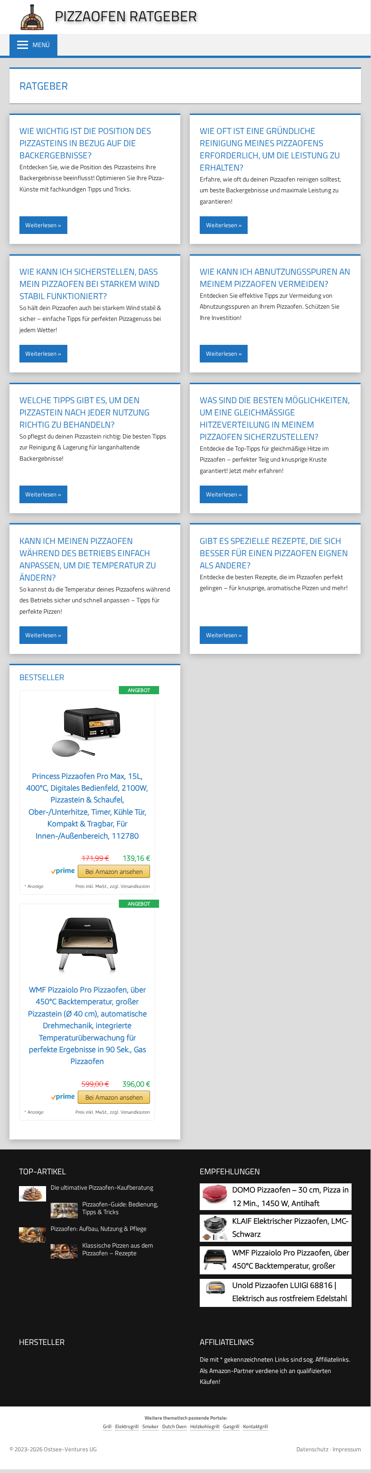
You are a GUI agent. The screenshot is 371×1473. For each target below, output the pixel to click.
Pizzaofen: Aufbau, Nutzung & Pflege (98, 1228)
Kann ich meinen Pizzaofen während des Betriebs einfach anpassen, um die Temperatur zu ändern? (87, 559)
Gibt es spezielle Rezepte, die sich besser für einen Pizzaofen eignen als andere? (274, 553)
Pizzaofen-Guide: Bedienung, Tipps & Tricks (120, 1207)
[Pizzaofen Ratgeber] (27, 28)
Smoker (150, 1426)
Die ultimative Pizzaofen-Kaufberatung (102, 1187)
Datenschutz (312, 1449)
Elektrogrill (127, 1426)
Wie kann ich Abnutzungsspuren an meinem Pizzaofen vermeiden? (275, 277)
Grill (107, 1426)
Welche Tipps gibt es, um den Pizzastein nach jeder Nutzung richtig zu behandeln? (84, 412)
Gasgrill (231, 1426)
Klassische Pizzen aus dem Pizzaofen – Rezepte (117, 1249)
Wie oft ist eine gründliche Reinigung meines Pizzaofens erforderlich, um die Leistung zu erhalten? (270, 149)
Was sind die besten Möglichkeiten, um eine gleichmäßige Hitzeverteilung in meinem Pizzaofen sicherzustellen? (275, 418)
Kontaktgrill (255, 1426)
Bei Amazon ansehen (114, 871)
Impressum (347, 1449)
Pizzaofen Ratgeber (126, 16)
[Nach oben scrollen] (357, 1457)
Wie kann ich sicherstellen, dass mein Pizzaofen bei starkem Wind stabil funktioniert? (89, 283)
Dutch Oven (174, 1426)
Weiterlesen (40, 224)
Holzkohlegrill (205, 1426)
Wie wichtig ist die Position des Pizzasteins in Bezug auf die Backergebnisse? (85, 143)
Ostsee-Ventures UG (70, 1449)
